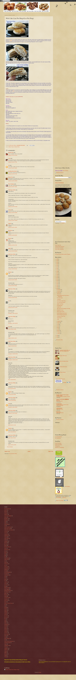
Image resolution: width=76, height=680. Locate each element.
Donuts (5, 548)
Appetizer (5, 514)
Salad (5, 621)
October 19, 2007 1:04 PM (12, 279)
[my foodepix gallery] (58, 477)
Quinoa (5, 614)
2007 (57, 288)
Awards (5, 517)
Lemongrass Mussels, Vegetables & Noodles (63, 396)
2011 (57, 282)
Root (5, 618)
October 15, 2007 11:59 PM (12, 180)
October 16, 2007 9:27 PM (12, 245)
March (58, 330)
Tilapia (5, 644)
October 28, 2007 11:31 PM (12, 307)
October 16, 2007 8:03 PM (12, 235)
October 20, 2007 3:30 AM (12, 285)
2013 (57, 279)
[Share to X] (32, 145)
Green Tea (6, 566)
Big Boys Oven (10, 152)
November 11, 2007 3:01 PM (12, 313)
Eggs (5, 555)
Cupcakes (6, 541)
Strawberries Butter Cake (61, 316)
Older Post (50, 451)
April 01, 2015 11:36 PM (12, 444)
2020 (57, 268)
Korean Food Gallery (58, 444)
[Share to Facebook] (33, 145)
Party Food (6, 600)
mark (9, 403)
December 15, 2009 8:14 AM (12, 359)
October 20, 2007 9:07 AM (12, 297)
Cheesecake (6, 524)
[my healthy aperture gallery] (60, 456)
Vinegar (5, 651)
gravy (5, 565)
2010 (57, 283)
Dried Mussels (6, 549)
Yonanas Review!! (63, 372)
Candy (5, 522)
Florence (9, 238)
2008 (57, 286)
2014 (57, 277)
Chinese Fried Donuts (59, 182)
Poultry (5, 610)
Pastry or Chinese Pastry (15, 146)
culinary (9, 209)
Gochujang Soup (59, 305)
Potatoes (5, 608)
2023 (57, 263)
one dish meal (6, 597)
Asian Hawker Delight (7, 515)
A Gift (58, 319)
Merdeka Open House (7, 590)
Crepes (5, 539)
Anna (9, 326)
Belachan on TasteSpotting (59, 447)
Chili (5, 525)
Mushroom (6, 594)
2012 (57, 280)
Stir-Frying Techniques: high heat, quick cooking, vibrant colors (62, 405)
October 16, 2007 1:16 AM (12, 186)
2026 (57, 259)
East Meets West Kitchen (12, 171)
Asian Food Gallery (58, 443)
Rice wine (5, 617)
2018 (57, 271)
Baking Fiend (10, 177)
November (59, 291)
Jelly (5, 576)
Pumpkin (5, 613)
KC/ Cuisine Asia (58, 438)
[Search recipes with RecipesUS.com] (67, 486)
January (58, 333)
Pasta (5, 601)
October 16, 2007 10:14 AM (12, 206)
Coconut (5, 532)
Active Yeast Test (58, 245)
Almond (5, 511)
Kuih (5, 580)
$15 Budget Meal (7, 508)
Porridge (5, 607)
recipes (60, 454)
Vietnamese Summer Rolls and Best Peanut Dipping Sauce (65, 350)
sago (5, 620)
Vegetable (6, 648)
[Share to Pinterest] (34, 145)
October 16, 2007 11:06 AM (12, 212)
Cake (5, 521)
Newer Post (7, 451)
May (58, 327)
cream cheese (6, 538)
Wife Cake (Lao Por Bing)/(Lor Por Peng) (63, 308)
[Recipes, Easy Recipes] (59, 500)
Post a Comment (10, 446)
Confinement (6, 535)
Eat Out (5, 552)
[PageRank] (68, 382)
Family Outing (6, 558)
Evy (5, 556)
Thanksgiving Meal (7, 642)
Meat (5, 586)
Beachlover (10, 230)
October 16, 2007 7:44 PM (12, 227)
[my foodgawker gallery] (59, 486)
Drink (5, 551)
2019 (57, 269)
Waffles (5, 652)
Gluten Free (6, 563)
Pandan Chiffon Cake (63, 355)
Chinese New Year (7, 528)
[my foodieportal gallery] (59, 476)
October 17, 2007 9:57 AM (12, 268)
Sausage (5, 625)
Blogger (40, 672)
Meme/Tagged (6, 589)
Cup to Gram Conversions (59, 249)
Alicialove (10, 428)
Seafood (5, 628)
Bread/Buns (6, 518)
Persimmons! (59, 293)
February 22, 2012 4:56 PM (12, 407)
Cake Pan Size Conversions (59, 246)
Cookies (9, 146)
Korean (5, 579)
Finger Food (6, 559)
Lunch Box (6, 584)
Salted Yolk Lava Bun (59, 409)
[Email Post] (27, 145)
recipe (11, 40)
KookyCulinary (58, 403)
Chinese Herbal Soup (7, 527)
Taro (5, 639)
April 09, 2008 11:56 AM (12, 329)
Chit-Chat (5, 531)
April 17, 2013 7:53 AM (12, 437)
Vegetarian (6, 649)
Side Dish (5, 632)
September (59, 321)
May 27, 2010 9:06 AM (12, 379)
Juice (5, 577)
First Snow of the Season (61, 302)
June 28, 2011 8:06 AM (12, 400)
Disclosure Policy (7, 546)
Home (29, 451)
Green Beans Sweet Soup (61, 300)
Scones (5, 627)
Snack (5, 635)
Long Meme (59, 299)
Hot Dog (5, 570)
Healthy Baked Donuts (63, 366)
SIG (9, 165)
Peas (5, 604)
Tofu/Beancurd (6, 645)
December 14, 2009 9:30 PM (13, 353)
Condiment (6, 534)
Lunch (5, 583)
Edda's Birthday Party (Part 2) (62, 314)
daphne (9, 248)
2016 (57, 274)
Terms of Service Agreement (9, 641)
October (58, 292)
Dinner (5, 545)
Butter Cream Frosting (60, 311)
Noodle (5, 596)
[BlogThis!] (30, 145)
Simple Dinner (59, 317)
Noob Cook (58, 411)
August (58, 322)
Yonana (5, 656)
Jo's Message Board (58, 436)
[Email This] (29, 145)
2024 (57, 262)
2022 (57, 265)
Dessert (5, 542)
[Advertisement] (25, 12)
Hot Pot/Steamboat (7, 572)
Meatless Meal (6, 587)
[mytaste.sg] (63, 497)
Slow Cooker (6, 634)
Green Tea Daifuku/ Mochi (64, 361)
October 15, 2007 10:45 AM (12, 155)
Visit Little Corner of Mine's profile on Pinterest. (62, 254)
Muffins (5, 593)
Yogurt (5, 655)
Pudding (5, 611)
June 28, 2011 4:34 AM (12, 394)
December (59, 289)
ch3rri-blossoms (59, 408)
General (5, 562)
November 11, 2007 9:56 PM (12, 323)
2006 (57, 335)
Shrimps (5, 631)
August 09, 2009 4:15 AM (12, 338)
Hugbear (9, 223)
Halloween (6, 569)
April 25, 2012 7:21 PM (12, 425)
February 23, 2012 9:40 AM (12, 413)
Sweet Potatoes (6, 638)
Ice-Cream (6, 573)
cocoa (9, 158)
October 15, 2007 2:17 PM (12, 162)
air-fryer (5, 510)
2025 (57, 260)
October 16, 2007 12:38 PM (12, 220)
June (58, 325)
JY (8, 300)
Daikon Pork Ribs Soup (59, 412)
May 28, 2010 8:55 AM (12, 388)
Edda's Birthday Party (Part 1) (62, 313)
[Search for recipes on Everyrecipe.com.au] (58, 497)
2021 (57, 266)
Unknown (10, 272)
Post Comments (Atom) (13, 453)
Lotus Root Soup (59, 297)
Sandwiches (6, 624)
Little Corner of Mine (12, 145)
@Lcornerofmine (65, 170)
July (58, 324)
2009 (57, 285)
